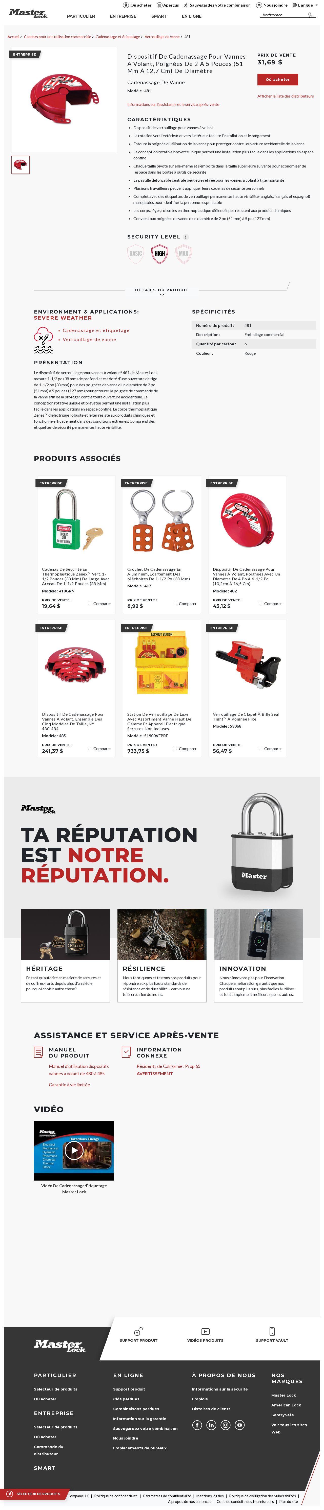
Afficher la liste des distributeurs (285, 95)
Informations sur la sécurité (220, 1389)
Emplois (200, 1399)
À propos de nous (224, 1375)
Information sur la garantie (139, 1419)
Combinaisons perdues (136, 1409)
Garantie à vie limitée (69, 1084)
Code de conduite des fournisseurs (245, 1501)
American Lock (286, 1405)
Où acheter (45, 1399)
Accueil (13, 37)
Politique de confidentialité (116, 1496)
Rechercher (271, 15)
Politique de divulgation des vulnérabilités (262, 1496)
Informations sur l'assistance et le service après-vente (173, 104)
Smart (45, 1468)
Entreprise (54, 1413)
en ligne (128, 1375)
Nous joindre (125, 1438)
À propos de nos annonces (189, 1501)
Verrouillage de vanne (162, 37)
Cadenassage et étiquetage (118, 37)
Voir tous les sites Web (289, 1428)
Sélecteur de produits (55, 1389)
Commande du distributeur (48, 1450)
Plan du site (288, 1501)
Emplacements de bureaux (140, 1448)
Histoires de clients (211, 1409)
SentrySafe (282, 1415)
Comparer (102, 603)
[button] (277, 79)
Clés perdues (126, 1399)
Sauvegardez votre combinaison (145, 1428)
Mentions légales (210, 1496)
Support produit (129, 1389)
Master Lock (283, 1395)
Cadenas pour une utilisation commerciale (57, 37)
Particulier (55, 1375)
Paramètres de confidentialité (167, 1496)
